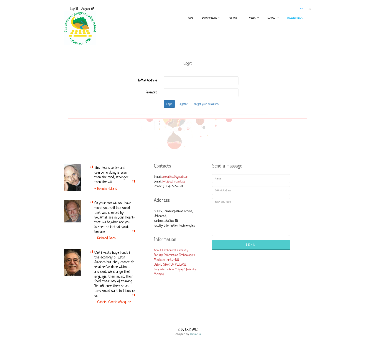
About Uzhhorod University (171, 250)
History (233, 17)
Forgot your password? (206, 104)
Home (190, 17)
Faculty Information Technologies (174, 255)
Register (183, 104)
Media (252, 17)
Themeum (195, 334)
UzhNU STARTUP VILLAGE (170, 264)
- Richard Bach (105, 238)
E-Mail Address (147, 80)
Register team (295, 17)
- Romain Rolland (105, 188)
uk (309, 9)
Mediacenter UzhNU (166, 259)
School (272, 17)
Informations (209, 17)
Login (169, 104)
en (301, 9)
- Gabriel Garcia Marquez (112, 301)
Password (151, 92)
